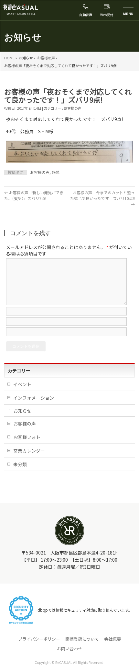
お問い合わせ (69, 649)
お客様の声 (46, 57)
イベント (22, 384)
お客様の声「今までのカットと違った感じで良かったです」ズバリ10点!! (102, 198)
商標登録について (82, 639)
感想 (55, 172)
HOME (9, 57)
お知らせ (22, 410)
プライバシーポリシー (39, 639)
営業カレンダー (29, 450)
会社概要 (112, 639)
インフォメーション (33, 398)
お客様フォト (26, 437)
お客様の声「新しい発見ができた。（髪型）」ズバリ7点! (33, 195)
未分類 (20, 464)
